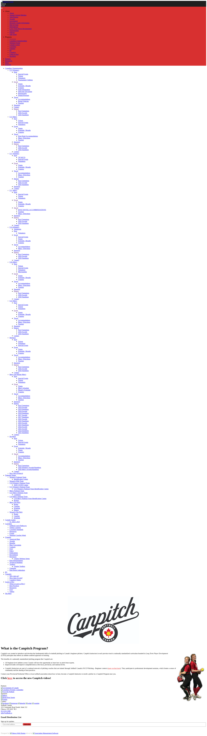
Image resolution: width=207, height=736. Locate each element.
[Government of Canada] (10, 688)
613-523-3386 (6, 711)
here (9, 678)
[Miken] (4, 695)
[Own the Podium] (7, 692)
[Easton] (4, 699)
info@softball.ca (6, 713)
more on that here (114, 668)
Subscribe (27, 724)
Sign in (3, 4)
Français (8, 65)
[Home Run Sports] (8, 697)
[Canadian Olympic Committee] (12, 690)
